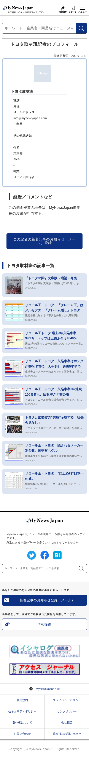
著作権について (22, 722)
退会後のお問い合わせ (67, 733)
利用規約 (22, 700)
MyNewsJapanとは (48, 688)
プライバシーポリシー (67, 700)
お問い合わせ (22, 733)
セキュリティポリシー (22, 711)
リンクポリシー (67, 711)
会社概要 (67, 722)
